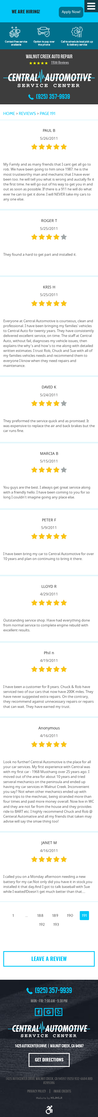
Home (9, 113)
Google (48, 1012)
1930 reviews (60, 62)
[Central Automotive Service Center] (49, 78)
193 (56, 924)
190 (70, 915)
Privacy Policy (36, 1091)
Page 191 (47, 113)
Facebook (38, 1012)
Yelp (58, 1012)
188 (40, 915)
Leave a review (49, 959)
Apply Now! (71, 12)
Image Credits (62, 1091)
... (26, 915)
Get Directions (49, 1060)
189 (55, 915)
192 (42, 924)
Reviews (27, 113)
